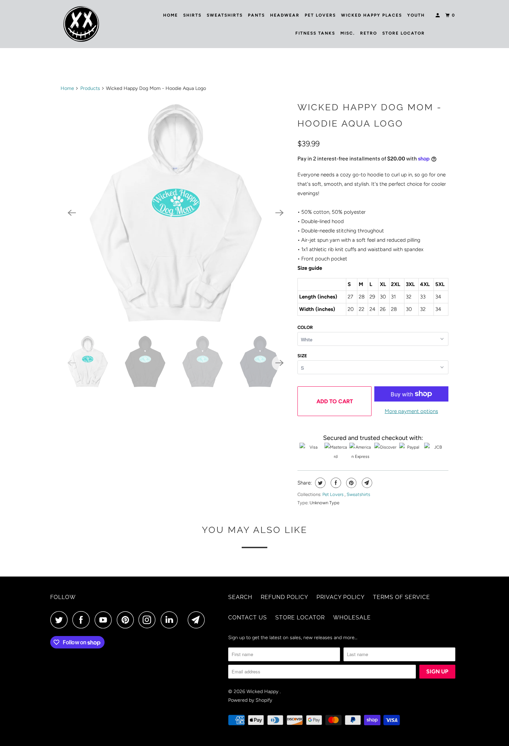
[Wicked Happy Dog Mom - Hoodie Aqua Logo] (176, 213)
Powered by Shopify (250, 700)
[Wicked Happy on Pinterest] (127, 619)
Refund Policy (284, 597)
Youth (416, 15)
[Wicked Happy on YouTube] (105, 619)
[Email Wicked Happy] (198, 619)
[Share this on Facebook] (335, 483)
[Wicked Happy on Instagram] (149, 619)
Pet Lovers (320, 15)
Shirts (192, 15)
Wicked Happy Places (371, 15)
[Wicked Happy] (81, 24)
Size (302, 355)
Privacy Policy (340, 597)
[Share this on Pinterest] (351, 483)
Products (90, 88)
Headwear (285, 15)
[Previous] (71, 212)
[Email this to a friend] (366, 483)
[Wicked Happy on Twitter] (60, 619)
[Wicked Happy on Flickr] (184, 619)
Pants (256, 15)
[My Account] (438, 15)
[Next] (279, 212)
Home (170, 15)
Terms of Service (401, 597)
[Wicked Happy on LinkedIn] (171, 619)
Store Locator (403, 33)
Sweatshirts (225, 15)
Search (240, 597)
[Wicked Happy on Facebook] (82, 619)
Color (305, 327)
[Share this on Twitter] (319, 483)
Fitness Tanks (315, 33)
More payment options (411, 411)
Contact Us (247, 617)
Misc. (347, 33)
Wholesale (352, 617)
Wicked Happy (263, 691)
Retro (368, 33)
